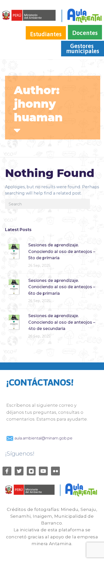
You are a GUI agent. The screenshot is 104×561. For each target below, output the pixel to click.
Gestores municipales (82, 48)
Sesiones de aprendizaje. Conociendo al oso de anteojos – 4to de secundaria (61, 322)
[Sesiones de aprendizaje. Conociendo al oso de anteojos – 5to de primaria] (14, 251)
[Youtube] (43, 471)
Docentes (85, 32)
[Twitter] (19, 471)
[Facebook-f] (7, 471)
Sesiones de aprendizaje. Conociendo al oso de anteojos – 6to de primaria (61, 287)
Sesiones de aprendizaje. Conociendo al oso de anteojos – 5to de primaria (61, 251)
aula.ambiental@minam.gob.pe (42, 438)
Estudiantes (46, 34)
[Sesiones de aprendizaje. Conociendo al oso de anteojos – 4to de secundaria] (14, 322)
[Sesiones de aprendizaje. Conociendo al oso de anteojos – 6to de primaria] (14, 286)
